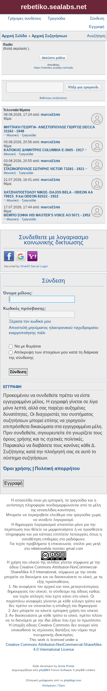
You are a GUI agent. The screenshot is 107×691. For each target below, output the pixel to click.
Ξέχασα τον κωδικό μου (30, 321)
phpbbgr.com (72, 680)
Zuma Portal (66, 666)
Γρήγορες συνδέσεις (24, 18)
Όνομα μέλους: (18, 293)
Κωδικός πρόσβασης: (24, 308)
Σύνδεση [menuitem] (97, 18)
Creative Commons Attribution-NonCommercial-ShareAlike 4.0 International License (54, 647)
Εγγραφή (13, 483)
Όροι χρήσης (17, 468)
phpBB (43, 670)
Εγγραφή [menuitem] (96, 27)
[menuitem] (49, 685)
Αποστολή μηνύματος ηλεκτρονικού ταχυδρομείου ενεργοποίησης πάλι (53, 330)
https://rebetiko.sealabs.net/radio (53, 67)
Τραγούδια (56, 18)
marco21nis (50, 115)
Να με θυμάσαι (27, 346)
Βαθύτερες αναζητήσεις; (53, 98)
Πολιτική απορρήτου (57, 468)
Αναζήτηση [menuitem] (96, 36)
